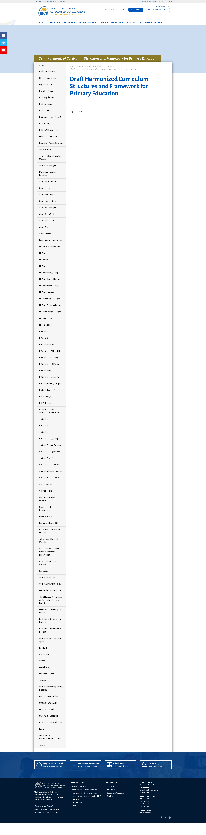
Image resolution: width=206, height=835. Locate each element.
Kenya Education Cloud (49, 696)
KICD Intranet (169, 1)
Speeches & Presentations (116, 793)
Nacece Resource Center (88, 763)
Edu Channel (118, 763)
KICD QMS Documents (48, 130)
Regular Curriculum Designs (51, 240)
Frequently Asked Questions (51, 143)
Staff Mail (161, 1)
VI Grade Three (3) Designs (50, 471)
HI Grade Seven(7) (47, 292)
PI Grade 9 (43, 338)
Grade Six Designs (46, 221)
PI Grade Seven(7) (46, 370)
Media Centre (152, 23)
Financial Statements (48, 136)
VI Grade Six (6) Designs (49, 465)
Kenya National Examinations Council (84, 790)
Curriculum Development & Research (51, 688)
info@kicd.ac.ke (62, 1)
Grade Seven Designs (48, 214)
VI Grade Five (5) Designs (49, 439)
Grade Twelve (45, 234)
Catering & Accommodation (87, 766)
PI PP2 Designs (45, 403)
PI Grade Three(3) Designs (50, 384)
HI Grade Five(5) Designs (49, 273)
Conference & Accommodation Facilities (50, 737)
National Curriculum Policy (51, 590)
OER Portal (75, 799)
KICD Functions (45, 104)
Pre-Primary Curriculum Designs (49, 531)
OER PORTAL (136, 10)
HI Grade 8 (43, 260)
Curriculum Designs (47, 166)
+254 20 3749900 (45, 1)
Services (68, 23)
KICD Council (44, 111)
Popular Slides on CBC (48, 523)
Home (41, 23)
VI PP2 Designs (45, 491)
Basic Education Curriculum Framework (51, 620)
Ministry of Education (79, 787)
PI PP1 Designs (45, 397)
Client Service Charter (48, 78)
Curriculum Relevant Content (52, 766)
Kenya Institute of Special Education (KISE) (86, 796)
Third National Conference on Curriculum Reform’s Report (50, 600)
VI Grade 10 (44, 419)
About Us (53, 23)
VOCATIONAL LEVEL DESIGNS (47, 499)
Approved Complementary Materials (50, 157)
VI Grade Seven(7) (46, 458)
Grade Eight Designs (48, 182)
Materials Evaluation (48, 703)
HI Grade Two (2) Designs (50, 312)
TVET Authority (77, 802)
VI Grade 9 (43, 432)
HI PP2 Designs (45, 325)
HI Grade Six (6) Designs (49, 299)
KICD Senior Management (50, 117)
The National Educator (120, 766)
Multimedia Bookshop (48, 716)
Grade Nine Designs (47, 208)
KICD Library (154, 763)
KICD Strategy (45, 124)
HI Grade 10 (44, 253)
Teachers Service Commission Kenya (84, 793)
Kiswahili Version (46, 91)
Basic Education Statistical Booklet (50, 630)
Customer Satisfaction (149, 1)
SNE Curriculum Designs (49, 247)
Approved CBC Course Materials (48, 563)
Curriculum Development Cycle (50, 640)
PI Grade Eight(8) (46, 344)
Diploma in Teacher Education (47, 173)
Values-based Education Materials (49, 540)
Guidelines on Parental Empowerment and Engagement (49, 552)
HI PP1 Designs (45, 318)
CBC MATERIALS (86, 23)
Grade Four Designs (47, 201)
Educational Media (47, 709)
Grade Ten (43, 227)
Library (42, 729)
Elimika (74, 806)
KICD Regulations (46, 97)
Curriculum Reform (111, 23)
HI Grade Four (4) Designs (50, 279)
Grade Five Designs (47, 195)
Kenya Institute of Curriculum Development (87, 66)
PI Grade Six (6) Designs (49, 377)
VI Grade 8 (43, 426)
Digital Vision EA (47, 806)
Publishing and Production (50, 722)
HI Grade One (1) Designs (49, 286)
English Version (45, 84)
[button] (124, 9)
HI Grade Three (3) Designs (50, 305)
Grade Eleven (44, 188)
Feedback (43, 648)
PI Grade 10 (44, 331)
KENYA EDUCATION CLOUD (156, 10)
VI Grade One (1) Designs (49, 452)
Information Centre (47, 674)
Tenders (42, 745)
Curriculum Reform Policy (50, 584)
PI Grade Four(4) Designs (49, 357)
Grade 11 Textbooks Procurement (47, 508)
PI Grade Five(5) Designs (49, 351)
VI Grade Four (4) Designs (50, 445)
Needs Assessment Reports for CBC (50, 611)
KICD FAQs (111, 790)
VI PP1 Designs (45, 484)
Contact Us (133, 23)
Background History (48, 71)
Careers (42, 661)
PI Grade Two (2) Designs (49, 390)
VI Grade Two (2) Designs (49, 478)
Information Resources (156, 766)
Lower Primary (45, 517)
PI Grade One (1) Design (49, 364)
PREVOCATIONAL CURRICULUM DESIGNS (49, 411)
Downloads (44, 667)
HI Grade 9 (43, 266)
